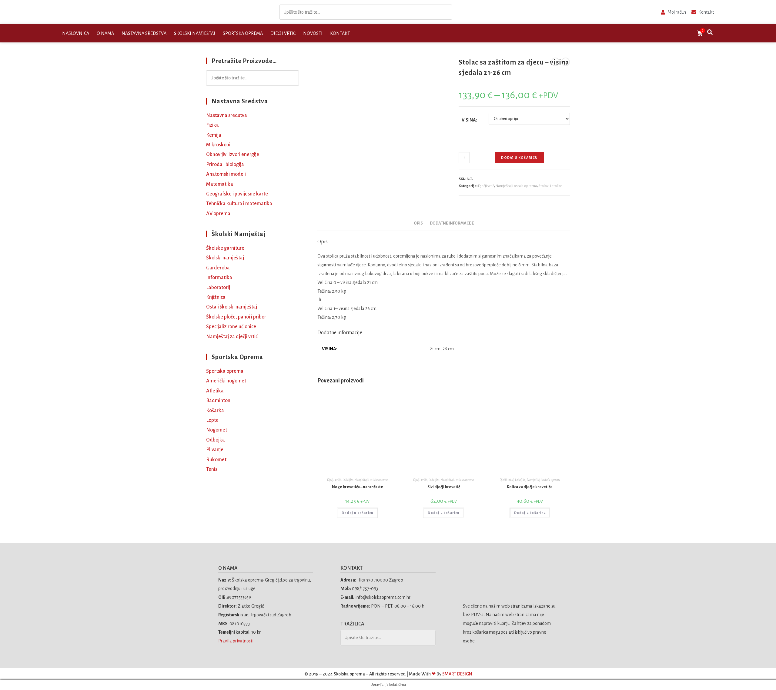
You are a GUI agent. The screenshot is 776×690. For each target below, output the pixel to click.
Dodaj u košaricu (519, 157)
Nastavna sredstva (144, 33)
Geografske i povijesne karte (237, 194)
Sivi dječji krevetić (443, 487)
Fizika (212, 125)
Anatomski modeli (226, 174)
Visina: (469, 120)
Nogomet (216, 430)
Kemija (213, 135)
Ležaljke (348, 480)
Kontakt (340, 33)
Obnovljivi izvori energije (232, 154)
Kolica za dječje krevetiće (530, 487)
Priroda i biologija (225, 164)
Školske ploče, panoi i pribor (236, 317)
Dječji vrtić (283, 33)
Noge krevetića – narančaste (357, 487)
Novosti (313, 33)
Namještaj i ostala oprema (516, 186)
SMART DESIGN (457, 674)
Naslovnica (75, 33)
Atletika (215, 391)
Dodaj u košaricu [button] (357, 513)
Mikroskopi (218, 145)
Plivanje (214, 449)
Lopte (212, 420)
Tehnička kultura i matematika (239, 203)
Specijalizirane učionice (231, 326)
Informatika (219, 277)
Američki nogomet (226, 381)
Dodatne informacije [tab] (452, 223)
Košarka (215, 410)
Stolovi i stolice (550, 186)
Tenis (211, 469)
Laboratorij (218, 287)
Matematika (219, 184)
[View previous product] (555, 62)
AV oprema (218, 213)
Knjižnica (216, 297)
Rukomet (216, 459)
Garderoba (218, 268)
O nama (105, 33)
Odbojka (215, 440)
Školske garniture (225, 248)
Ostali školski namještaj (231, 307)
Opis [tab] (418, 223)
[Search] (446, 12)
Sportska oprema (243, 33)
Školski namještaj (194, 33)
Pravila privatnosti (236, 640)
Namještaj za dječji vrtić (232, 336)
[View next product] (565, 62)
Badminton (218, 400)
